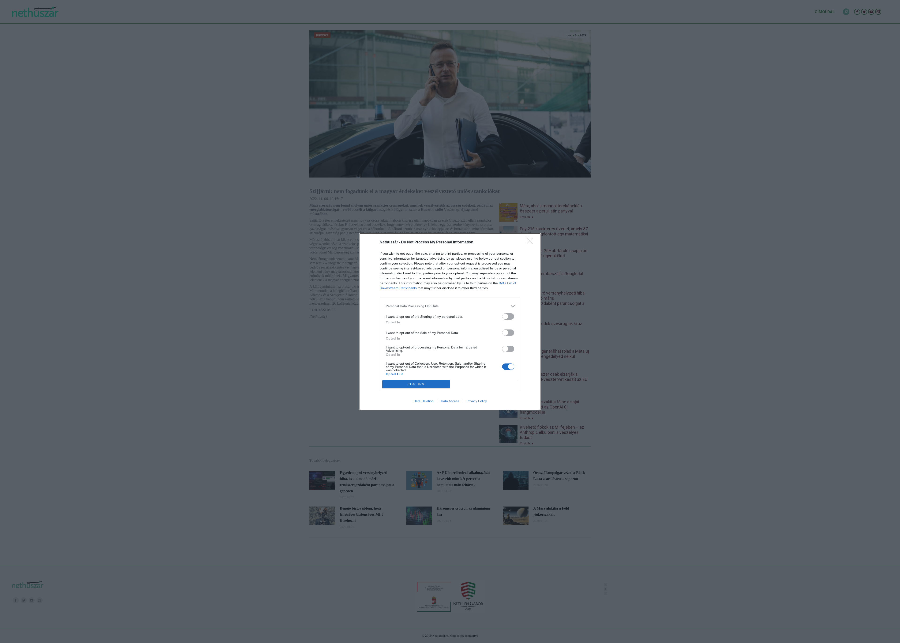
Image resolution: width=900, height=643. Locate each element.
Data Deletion (423, 401)
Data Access (450, 401)
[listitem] (450, 306)
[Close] (531, 242)
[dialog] (450, 321)
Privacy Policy (476, 401)
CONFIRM (416, 384)
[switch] (508, 316)
